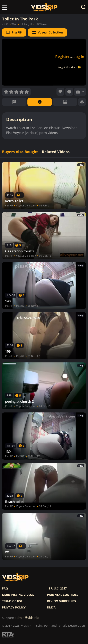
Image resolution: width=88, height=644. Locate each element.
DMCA (51, 607)
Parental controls (62, 595)
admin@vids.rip (27, 618)
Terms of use (12, 601)
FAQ (5, 588)
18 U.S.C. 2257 (57, 588)
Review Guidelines (61, 601)
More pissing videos (18, 595)
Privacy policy (14, 607)
